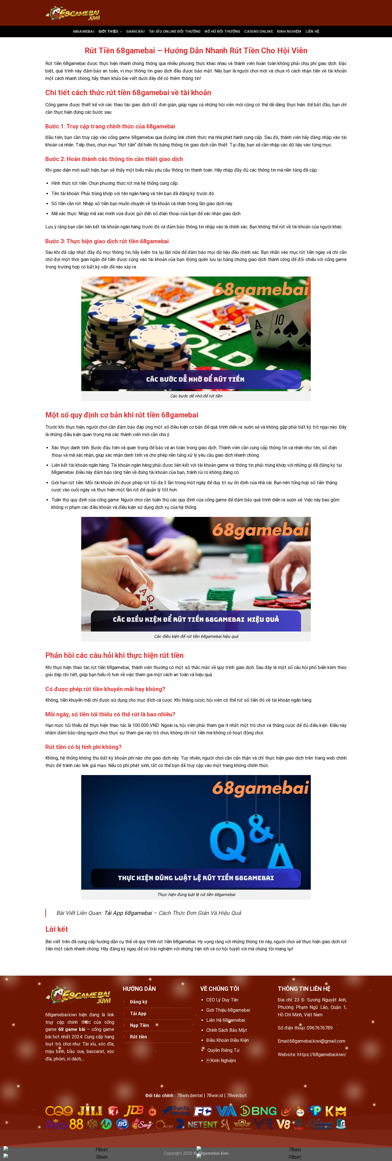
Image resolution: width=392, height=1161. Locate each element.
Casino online (258, 31)
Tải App (138, 1013)
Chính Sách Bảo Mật (226, 1030)
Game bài (135, 31)
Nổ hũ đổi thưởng (222, 31)
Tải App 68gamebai (128, 913)
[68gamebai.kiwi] (74, 13)
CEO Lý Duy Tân (222, 1000)
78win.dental (190, 1095)
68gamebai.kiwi (61, 1014)
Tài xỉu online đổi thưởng (175, 31)
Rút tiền (138, 1037)
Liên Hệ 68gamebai (225, 1020)
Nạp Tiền (140, 1025)
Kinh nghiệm (289, 31)
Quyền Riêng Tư (223, 1050)
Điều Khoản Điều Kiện (227, 1040)
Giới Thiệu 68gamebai (228, 1010)
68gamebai (83, 31)
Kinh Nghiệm (221, 1060)
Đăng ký (139, 1002)
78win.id (214, 1095)
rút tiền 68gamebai (176, 941)
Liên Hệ (312, 31)
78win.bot (237, 1095)
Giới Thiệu (108, 31)
